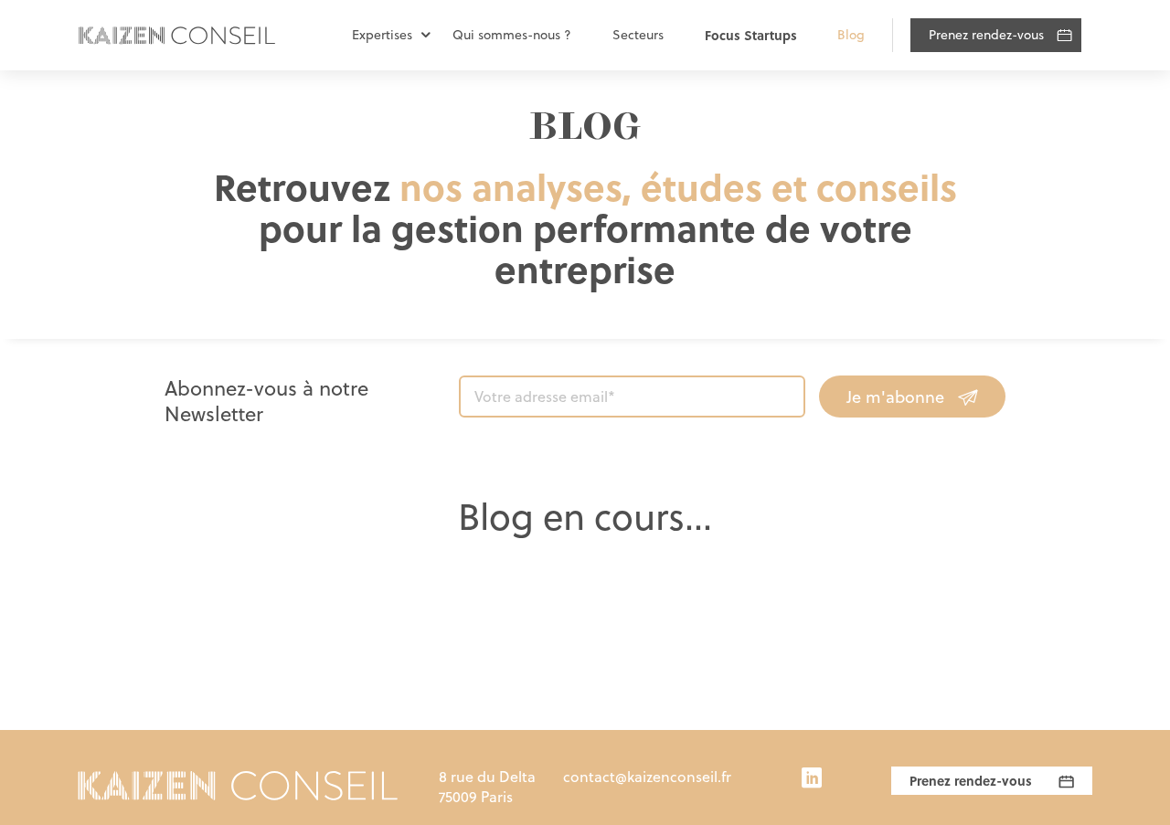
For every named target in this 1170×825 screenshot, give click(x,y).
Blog (851, 35)
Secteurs (638, 35)
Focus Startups (751, 35)
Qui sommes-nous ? (511, 35)
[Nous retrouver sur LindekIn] (812, 779)
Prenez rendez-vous (986, 35)
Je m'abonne (895, 397)
